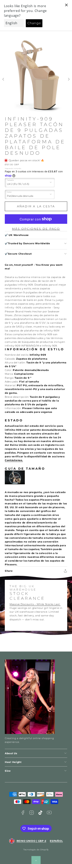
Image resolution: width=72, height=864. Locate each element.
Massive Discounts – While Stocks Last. (35, 604)
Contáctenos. (14, 460)
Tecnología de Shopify (36, 849)
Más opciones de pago (36, 229)
